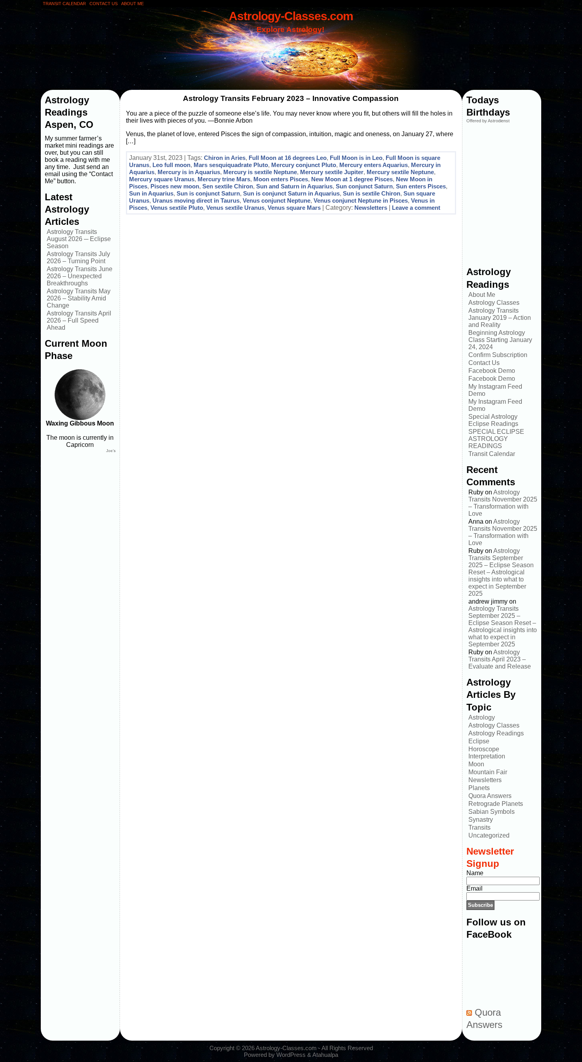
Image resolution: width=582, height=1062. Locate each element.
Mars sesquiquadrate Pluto (231, 164)
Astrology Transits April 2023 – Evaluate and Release (499, 659)
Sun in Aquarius (151, 193)
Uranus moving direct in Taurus (196, 200)
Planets (479, 788)
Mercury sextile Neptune (400, 172)
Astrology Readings (496, 733)
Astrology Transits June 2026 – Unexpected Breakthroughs (79, 276)
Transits (479, 827)
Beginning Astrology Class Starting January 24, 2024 (500, 339)
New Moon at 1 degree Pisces (352, 179)
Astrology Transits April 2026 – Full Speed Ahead (79, 320)
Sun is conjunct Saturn (208, 193)
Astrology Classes (493, 302)
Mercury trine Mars (224, 179)
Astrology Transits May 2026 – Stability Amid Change (78, 298)
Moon (476, 764)
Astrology (481, 717)
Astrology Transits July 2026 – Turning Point (78, 257)
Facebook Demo (491, 370)
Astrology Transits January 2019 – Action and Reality (499, 317)
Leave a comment (416, 207)
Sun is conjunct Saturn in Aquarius (291, 193)
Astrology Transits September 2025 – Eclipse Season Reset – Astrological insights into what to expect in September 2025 (501, 572)
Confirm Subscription (497, 354)
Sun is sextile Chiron (371, 193)
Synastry (480, 819)
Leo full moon (171, 164)
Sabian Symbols (491, 811)
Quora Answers (490, 795)
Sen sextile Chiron (227, 186)
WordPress (291, 1054)
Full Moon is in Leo (356, 157)
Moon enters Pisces (280, 179)
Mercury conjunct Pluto (303, 164)
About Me (481, 294)
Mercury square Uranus (161, 179)
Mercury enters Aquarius (373, 164)
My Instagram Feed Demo (495, 390)
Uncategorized (489, 835)
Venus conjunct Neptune (276, 200)
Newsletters (370, 207)
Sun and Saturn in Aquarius (294, 186)
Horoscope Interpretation (486, 753)
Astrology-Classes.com (291, 16)
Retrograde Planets (495, 803)
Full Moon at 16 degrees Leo (288, 157)
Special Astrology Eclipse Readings (493, 420)
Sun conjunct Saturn (364, 186)
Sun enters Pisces (421, 186)
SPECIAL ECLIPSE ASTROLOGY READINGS (496, 438)
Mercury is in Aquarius (189, 172)
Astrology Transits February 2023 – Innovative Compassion (291, 98)
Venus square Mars (294, 207)
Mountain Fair (487, 772)
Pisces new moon (174, 186)
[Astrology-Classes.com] (291, 50)
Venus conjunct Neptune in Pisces (361, 200)
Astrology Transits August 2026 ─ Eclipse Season (79, 238)
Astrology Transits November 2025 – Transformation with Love (502, 503)
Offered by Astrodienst (488, 120)
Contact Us (484, 362)
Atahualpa (325, 1054)
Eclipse (478, 741)
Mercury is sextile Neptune (260, 172)
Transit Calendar (491, 453)
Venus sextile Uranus (235, 207)
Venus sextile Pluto (176, 207)
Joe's (111, 450)
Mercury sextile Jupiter (331, 172)
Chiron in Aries (224, 157)
